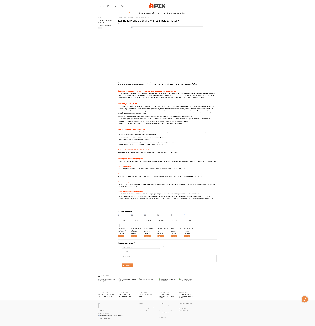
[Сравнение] (202, 3)
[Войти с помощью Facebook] (172, 247)
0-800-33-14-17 (103, 6)
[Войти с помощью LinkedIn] (178, 247)
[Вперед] (216, 225)
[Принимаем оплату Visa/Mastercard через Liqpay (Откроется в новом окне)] (110, 315)
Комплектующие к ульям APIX (146, 308)
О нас (141, 13)
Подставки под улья (144, 310)
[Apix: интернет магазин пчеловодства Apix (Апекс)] (106, 305)
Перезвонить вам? (183, 310)
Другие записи (104, 276)
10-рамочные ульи (145, 110)
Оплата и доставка (174, 13)
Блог (183, 13)
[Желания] (206, 3)
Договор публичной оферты (154, 13)
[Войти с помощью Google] (175, 247)
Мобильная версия (105, 318)
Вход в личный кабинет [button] (165, 306)
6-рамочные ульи (196, 106)
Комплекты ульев (170, 198)
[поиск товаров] (188, 13)
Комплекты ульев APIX (144, 306)
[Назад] (118, 225)
